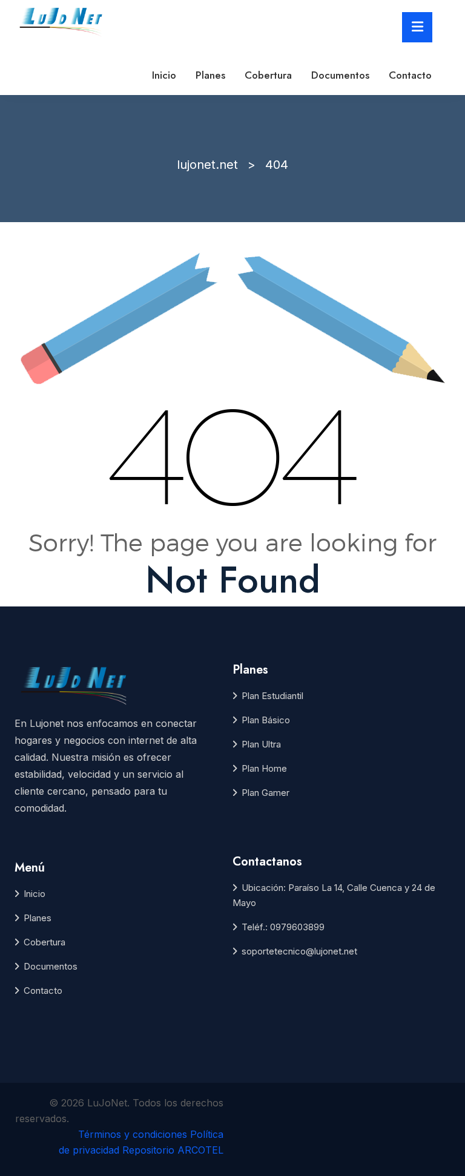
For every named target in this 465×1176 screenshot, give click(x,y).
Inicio (164, 75)
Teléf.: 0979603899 (283, 927)
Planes (210, 75)
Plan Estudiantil (272, 695)
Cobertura (268, 75)
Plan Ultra (261, 744)
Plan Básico (266, 720)
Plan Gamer (265, 792)
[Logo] (62, 20)
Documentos (340, 75)
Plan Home (264, 768)
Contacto (410, 75)
